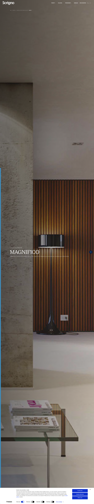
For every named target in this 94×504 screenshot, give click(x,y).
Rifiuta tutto (80, 497)
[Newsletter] (90, 252)
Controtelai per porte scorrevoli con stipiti (22, 10)
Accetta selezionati (80, 494)
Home (10, 10)
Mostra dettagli (59, 501)
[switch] (32, 502)
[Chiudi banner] (90, 489)
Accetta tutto (79, 490)
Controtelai (14, 10)
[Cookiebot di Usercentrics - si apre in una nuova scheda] (9, 502)
